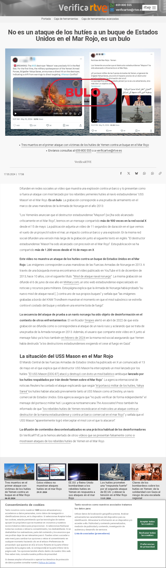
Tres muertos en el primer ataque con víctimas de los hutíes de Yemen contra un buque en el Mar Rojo (85, 145)
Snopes (89, 320)
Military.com (71, 282)
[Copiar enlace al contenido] (160, 172)
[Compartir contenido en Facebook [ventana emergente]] (121, 172)
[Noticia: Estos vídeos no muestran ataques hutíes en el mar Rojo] (51, 471)
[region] (83, 534)
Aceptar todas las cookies (147, 522)
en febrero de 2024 (73, 337)
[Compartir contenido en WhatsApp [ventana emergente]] (144, 172)
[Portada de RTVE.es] (149, 8)
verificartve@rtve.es (109, 150)
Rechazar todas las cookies (147, 534)
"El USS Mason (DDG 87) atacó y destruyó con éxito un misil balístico (71, 374)
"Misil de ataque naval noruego (92, 276)
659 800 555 (83, 150)
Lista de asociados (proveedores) (92, 533)
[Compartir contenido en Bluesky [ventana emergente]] (136, 172)
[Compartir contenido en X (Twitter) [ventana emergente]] (129, 172)
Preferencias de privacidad (147, 545)
